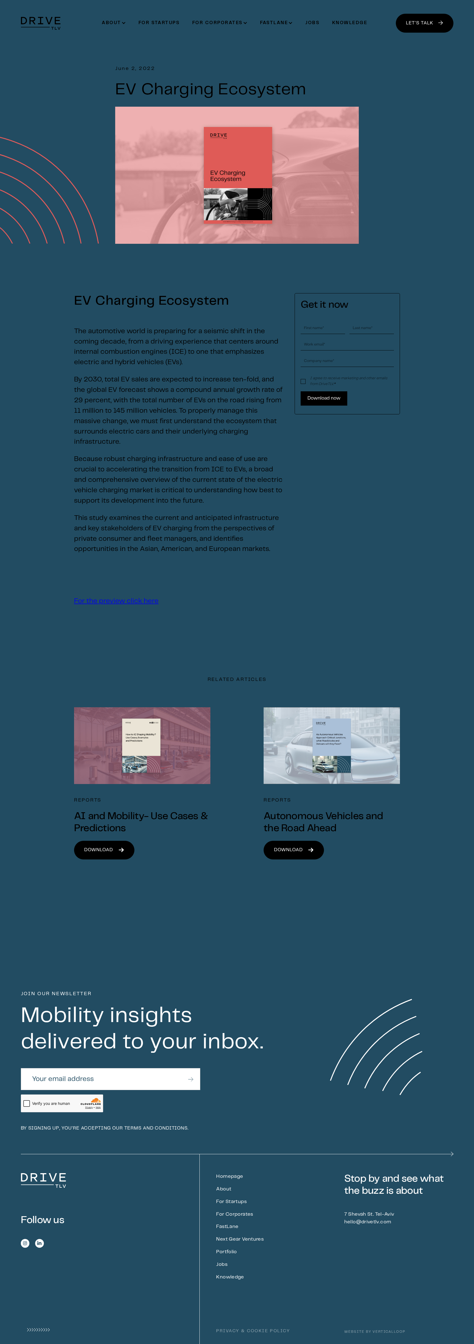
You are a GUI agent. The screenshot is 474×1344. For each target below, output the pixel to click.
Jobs (312, 23)
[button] (114, 23)
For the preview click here (116, 601)
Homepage (229, 1176)
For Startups (159, 23)
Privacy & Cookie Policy (253, 1331)
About (223, 1189)
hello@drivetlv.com (367, 1221)
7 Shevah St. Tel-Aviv (369, 1214)
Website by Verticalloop (374, 1332)
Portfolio (226, 1251)
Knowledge (230, 1277)
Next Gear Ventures (240, 1239)
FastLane (227, 1226)
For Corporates (234, 1214)
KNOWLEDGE (349, 23)
